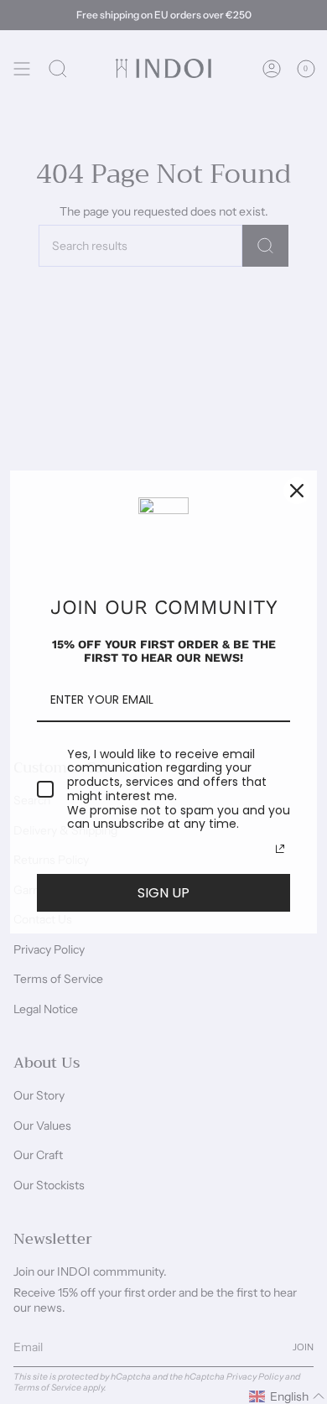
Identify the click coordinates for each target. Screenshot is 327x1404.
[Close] (297, 491)
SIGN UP (163, 892)
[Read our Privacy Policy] (280, 849)
